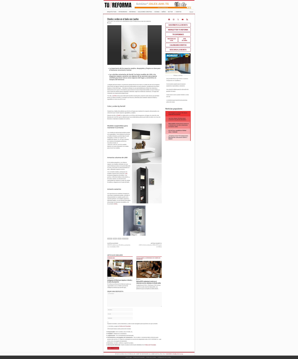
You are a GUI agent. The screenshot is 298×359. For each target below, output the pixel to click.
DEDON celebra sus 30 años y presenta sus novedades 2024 (118, 246)
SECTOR (171, 12)
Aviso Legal (129, 357)
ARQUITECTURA (111, 11)
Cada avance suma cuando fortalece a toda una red (177, 95)
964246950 (169, 354)
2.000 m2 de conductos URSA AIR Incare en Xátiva (150, 246)
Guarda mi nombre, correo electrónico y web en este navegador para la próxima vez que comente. (132, 323)
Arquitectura (111, 278)
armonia (110, 238)
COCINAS (156, 11)
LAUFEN (114, 95)
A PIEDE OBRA (184, 39)
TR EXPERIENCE (178, 34)
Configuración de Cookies (164, 357)
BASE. (116, 203)
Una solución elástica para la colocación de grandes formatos (177, 90)
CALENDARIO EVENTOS (178, 45)
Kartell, (119, 115)
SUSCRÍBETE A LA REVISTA (178, 25)
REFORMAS (132, 11)
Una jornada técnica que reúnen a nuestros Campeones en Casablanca (177, 79)
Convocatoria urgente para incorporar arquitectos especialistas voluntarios (176, 85)
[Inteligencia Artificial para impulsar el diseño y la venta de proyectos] (120, 268)
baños (115, 238)
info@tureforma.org (178, 354)
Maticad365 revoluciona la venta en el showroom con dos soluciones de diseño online (148, 282)
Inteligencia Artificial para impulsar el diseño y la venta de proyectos (119, 281)
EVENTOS (179, 12)
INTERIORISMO (123, 11)
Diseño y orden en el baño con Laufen (123, 19)
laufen (119, 238)
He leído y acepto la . (119, 326)
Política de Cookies (151, 357)
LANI (126, 173)
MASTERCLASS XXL (172, 39)
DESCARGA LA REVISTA (178, 50)
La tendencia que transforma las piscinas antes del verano (176, 101)
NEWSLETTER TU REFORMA (178, 30)
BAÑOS (164, 11)
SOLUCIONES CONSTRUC (145, 11)
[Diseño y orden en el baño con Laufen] (134, 45)
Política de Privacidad (124, 326)
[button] (187, 12)
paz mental (125, 238)
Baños (110, 22)
